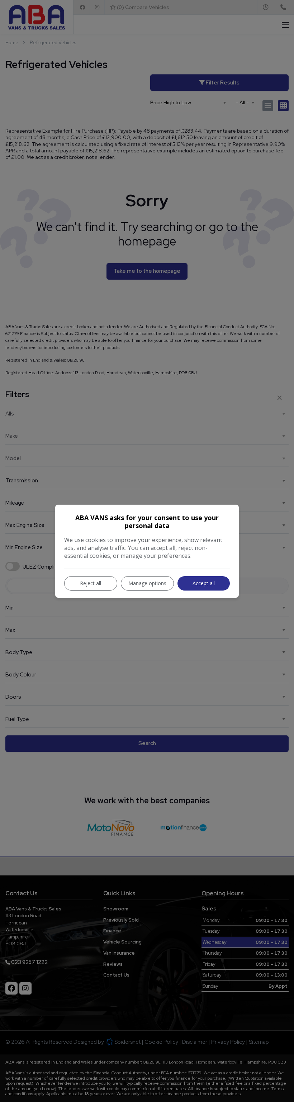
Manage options (147, 583)
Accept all (204, 583)
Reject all (90, 583)
